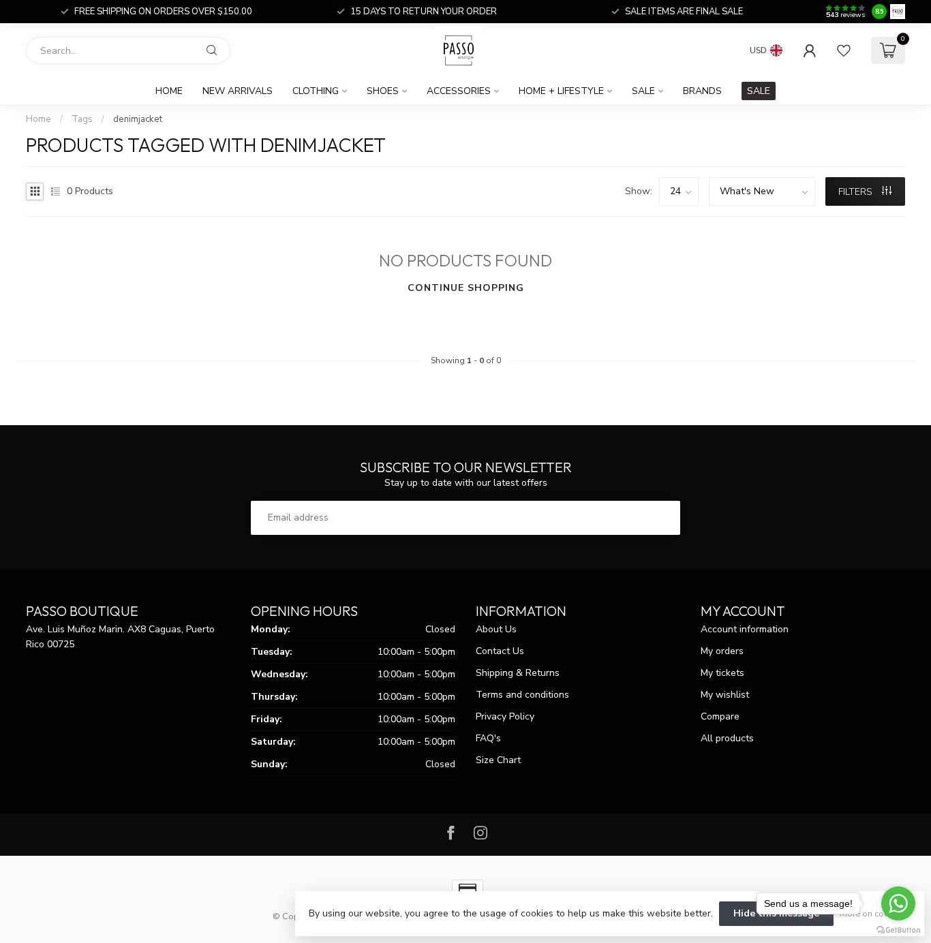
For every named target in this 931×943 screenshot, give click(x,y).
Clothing (315, 90)
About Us (496, 629)
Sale (643, 90)
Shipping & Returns (518, 672)
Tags (82, 119)
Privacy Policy (505, 716)
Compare (720, 716)
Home (169, 90)
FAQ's (488, 738)
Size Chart (498, 760)
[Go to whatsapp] (898, 903)
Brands (702, 90)
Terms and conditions (522, 694)
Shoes (383, 90)
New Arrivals (237, 90)
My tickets (722, 672)
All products (727, 738)
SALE (758, 90)
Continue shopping (466, 287)
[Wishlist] (844, 50)
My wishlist (725, 694)
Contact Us (500, 651)
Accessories (459, 90)
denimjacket (137, 119)
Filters (856, 191)
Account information (745, 629)
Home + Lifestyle (561, 90)
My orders (722, 651)
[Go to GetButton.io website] (898, 929)
